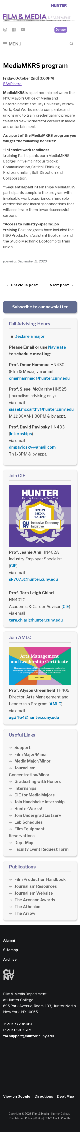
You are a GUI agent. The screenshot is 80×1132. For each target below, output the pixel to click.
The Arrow (24, 913)
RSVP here (12, 84)
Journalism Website (33, 893)
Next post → (62, 285)
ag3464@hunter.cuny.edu (34, 717)
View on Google (16, 1096)
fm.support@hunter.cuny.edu (28, 1036)
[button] (12, 44)
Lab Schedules (28, 822)
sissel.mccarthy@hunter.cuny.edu (41, 409)
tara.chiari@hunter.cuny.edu (36, 620)
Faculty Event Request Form (41, 849)
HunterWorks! (28, 808)
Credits (65, 1118)
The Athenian (27, 906)
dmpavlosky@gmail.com (32, 447)
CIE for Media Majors (34, 795)
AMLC (55, 704)
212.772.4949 (19, 1024)
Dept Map (23, 842)
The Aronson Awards (34, 899)
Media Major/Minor (32, 761)
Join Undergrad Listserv (37, 815)
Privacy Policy (34, 1118)
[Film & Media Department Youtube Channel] (23, 30)
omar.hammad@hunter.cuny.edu (39, 378)
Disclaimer (16, 1118)
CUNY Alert (52, 1118)
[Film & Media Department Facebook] (14, 30)
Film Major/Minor (30, 754)
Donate (61, 29)
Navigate (57, 347)
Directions (44, 1096)
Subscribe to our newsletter (40, 307)
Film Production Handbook (40, 879)
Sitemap (10, 950)
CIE (13, 565)
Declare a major (29, 336)
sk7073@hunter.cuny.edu (33, 579)
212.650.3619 (18, 1030)
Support (22, 747)
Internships (21, 433)
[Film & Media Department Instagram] (5, 30)
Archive (10, 959)
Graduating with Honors (37, 781)
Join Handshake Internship (39, 802)
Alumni (9, 940)
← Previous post (22, 285)
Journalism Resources (35, 886)
